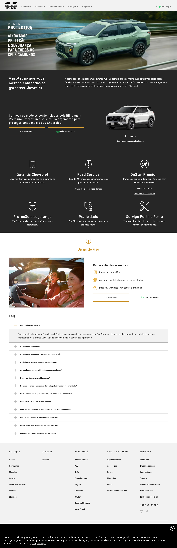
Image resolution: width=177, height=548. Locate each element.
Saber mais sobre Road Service (88, 189)
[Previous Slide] (101, 123)
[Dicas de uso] (88, 241)
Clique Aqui (39, 543)
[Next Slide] (160, 123)
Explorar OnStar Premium (144, 194)
